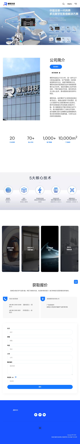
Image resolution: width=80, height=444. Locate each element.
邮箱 (8, 337)
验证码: (12, 377)
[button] (2, 26)
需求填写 (9, 362)
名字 (8, 328)
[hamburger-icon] (75, 4)
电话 (8, 345)
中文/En (69, 4)
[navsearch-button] (63, 4)
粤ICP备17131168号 (72, 437)
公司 (8, 354)
